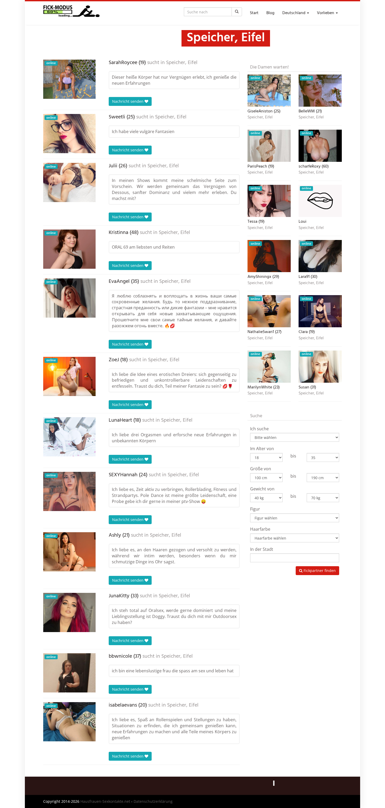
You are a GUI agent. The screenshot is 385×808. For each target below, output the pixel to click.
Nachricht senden (128, 101)
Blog (270, 13)
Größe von (260, 469)
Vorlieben (326, 13)
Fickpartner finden (319, 570)
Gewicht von (262, 489)
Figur (255, 509)
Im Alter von (262, 448)
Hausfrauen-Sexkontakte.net (105, 801)
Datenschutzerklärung (153, 801)
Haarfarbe (260, 529)
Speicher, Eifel (181, 63)
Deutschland (294, 13)
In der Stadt (261, 549)
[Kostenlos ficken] (71, 13)
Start (254, 13)
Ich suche (259, 429)
